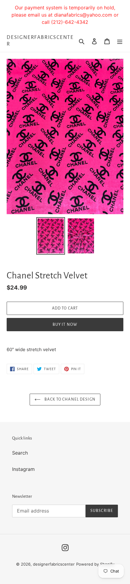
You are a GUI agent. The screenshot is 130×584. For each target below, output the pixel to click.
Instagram (23, 469)
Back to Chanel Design (70, 399)
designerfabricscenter (40, 41)
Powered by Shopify (95, 564)
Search (20, 453)
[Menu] (119, 41)
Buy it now (65, 324)
